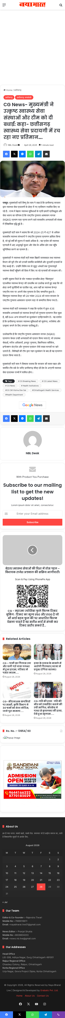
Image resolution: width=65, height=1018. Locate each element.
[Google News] (32, 405)
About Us (30, 995)
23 (58, 880)
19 (24, 880)
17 (7, 880)
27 (32, 886)
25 (15, 886)
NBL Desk (12, 145)
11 (15, 873)
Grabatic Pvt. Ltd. (49, 990)
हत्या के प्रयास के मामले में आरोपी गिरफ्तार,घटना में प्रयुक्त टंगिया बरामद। (47, 666)
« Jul (4, 902)
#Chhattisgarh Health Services (45, 390)
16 (58, 873)
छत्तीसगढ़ (17, 90)
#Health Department (14, 395)
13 (32, 873)
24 (7, 886)
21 (41, 880)
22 (49, 880)
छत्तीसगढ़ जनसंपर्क (24, 97)
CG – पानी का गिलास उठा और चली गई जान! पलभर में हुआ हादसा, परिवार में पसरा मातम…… (17, 667)
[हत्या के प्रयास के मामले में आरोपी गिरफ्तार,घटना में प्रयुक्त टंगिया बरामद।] (48, 652)
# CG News (10, 386)
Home (9, 90)
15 (49, 873)
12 (24, 873)
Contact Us (43, 995)
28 (41, 886)
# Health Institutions (30, 386)
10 (7, 873)
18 (15, 880)
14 (41, 873)
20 (32, 880)
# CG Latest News (50, 381)
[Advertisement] (32, 50)
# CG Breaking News (27, 381)
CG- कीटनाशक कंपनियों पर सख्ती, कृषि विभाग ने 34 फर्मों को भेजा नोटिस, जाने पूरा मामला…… (16, 706)
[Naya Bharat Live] (32, 4)
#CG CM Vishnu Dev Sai (15, 390)
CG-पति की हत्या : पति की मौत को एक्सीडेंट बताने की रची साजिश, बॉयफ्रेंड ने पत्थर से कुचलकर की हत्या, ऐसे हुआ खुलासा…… (48, 708)
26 (24, 886)
